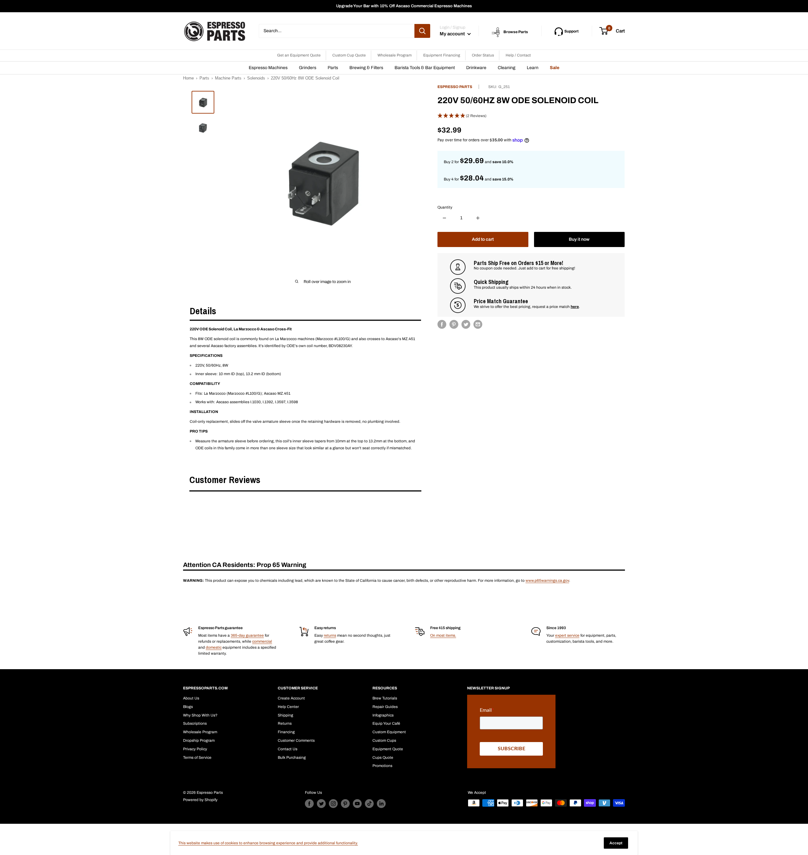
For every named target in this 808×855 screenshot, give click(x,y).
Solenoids (256, 78)
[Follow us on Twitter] (321, 803)
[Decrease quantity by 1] (444, 218)
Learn (532, 67)
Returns (285, 723)
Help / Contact (518, 55)
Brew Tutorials (384, 698)
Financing (286, 732)
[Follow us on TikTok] (369, 803)
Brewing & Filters (366, 67)
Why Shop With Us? (200, 715)
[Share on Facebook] (441, 324)
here (575, 306)
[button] (531, 116)
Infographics (383, 715)
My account (453, 33)
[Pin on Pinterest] (453, 324)
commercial (262, 641)
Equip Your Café (386, 723)
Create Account (291, 698)
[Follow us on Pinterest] (345, 803)
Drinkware (476, 67)
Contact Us (287, 749)
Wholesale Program (394, 55)
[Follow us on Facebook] (309, 803)
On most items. (443, 635)
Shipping (285, 715)
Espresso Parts (454, 87)
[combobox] (336, 31)
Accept (615, 843)
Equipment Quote (387, 749)
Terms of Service (197, 757)
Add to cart (483, 239)
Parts (333, 67)
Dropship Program (199, 740)
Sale (554, 67)
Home (188, 78)
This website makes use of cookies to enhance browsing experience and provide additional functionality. (268, 843)
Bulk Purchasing (292, 757)
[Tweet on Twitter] (465, 324)
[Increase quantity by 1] (477, 218)
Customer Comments (296, 740)
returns (330, 635)
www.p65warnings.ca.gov (547, 580)
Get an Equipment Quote (299, 55)
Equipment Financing (441, 55)
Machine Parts (228, 78)
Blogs (188, 707)
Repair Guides (385, 707)
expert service (567, 635)
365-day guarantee (247, 635)
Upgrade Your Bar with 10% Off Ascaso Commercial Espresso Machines (404, 6)
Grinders (307, 67)
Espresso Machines (268, 67)
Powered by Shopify (200, 800)
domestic (214, 647)
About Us (191, 698)
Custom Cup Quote (349, 55)
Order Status (483, 55)
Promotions (382, 766)
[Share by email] (477, 324)
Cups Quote (382, 757)
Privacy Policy (195, 749)
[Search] (422, 31)
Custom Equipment (389, 732)
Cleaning (506, 67)
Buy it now (579, 239)
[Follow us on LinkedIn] (381, 803)
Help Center (288, 707)
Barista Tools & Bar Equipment (425, 67)
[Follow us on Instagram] (333, 803)
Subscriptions (195, 723)
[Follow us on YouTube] (357, 803)
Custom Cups (384, 740)
